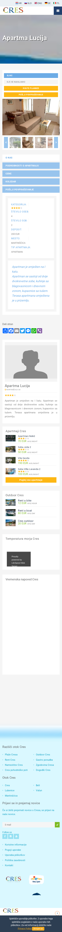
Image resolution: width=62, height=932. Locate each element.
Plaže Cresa (11, 754)
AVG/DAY (26, 513)
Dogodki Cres (43, 770)
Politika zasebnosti (15, 860)
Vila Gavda (24, 458)
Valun (39, 790)
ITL (58, 3)
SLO (29, 3)
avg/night (28, 441)
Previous (6, 142)
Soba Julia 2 (24, 447)
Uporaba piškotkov (15, 855)
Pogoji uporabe (13, 849)
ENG (39, 3)
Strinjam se (38, 929)
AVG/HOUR (27, 503)
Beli (38, 785)
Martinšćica (11, 795)
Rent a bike (24, 500)
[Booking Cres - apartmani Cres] (18, 11)
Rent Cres (10, 759)
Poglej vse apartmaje (31, 480)
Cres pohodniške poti (16, 770)
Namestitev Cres (14, 765)
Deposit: (16, 229)
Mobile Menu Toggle (58, 11)
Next (56, 142)
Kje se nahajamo (16, 82)
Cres (7, 785)
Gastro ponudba (44, 759)
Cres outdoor (26, 521)
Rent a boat (25, 510)
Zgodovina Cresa (45, 765)
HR (20, 3)
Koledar (11, 181)
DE (49, 3)
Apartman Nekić (26, 436)
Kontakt (9, 865)
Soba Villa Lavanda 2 (29, 469)
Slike (10, 75)
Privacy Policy (24, 928)
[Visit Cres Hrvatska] (10, 910)
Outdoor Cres (43, 754)
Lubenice (9, 790)
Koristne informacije (16, 844)
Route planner (31, 88)
